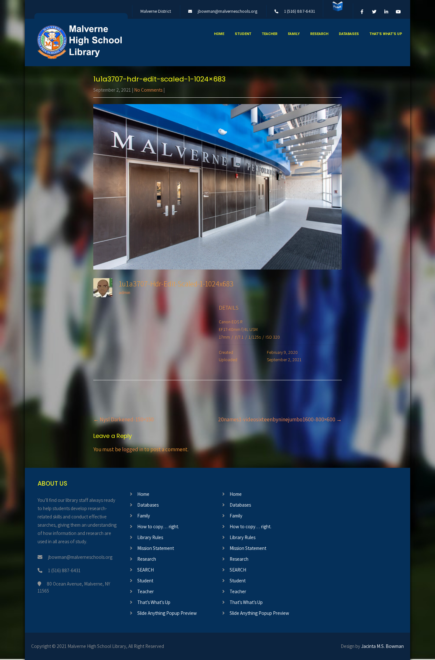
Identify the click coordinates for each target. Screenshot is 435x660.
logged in (132, 449)
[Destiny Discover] (337, 11)
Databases (349, 34)
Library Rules (150, 537)
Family (294, 34)
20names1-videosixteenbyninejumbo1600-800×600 (280, 419)
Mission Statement (155, 548)
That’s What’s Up (385, 34)
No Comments (148, 90)
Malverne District (155, 11)
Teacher (269, 34)
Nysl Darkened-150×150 (123, 419)
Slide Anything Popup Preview (167, 613)
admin (124, 292)
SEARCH (145, 570)
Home (219, 34)
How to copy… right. (158, 526)
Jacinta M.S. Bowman (382, 646)
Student (243, 34)
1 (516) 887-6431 (299, 11)
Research (319, 34)
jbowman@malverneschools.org (227, 11)
